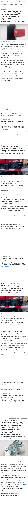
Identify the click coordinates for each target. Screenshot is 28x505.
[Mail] (4, 1)
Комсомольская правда (15, 7)
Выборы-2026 (5, 4)
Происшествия (4, 9)
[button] (14, 32)
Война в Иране (14, 4)
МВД (25, 484)
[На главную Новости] (8, 1)
